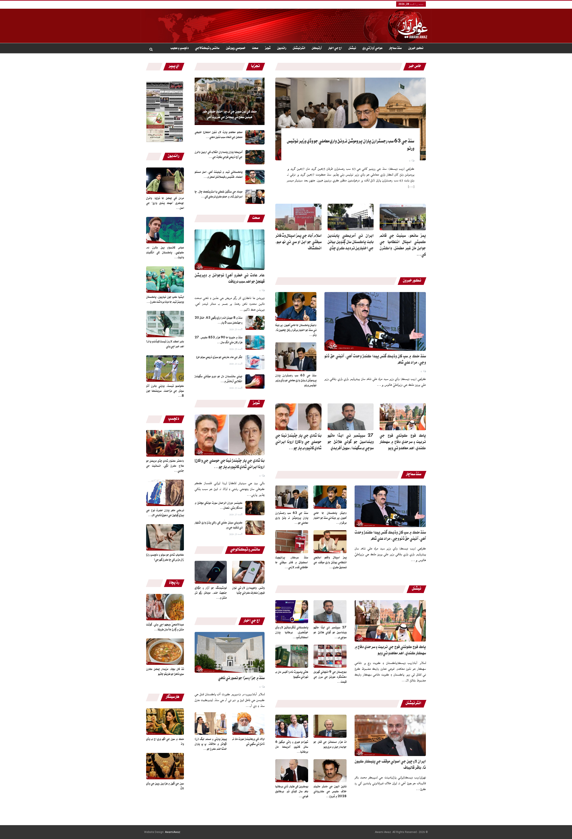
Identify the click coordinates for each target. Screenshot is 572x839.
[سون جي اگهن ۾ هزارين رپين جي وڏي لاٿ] (165, 766)
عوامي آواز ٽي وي (372, 49)
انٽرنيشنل (299, 49)
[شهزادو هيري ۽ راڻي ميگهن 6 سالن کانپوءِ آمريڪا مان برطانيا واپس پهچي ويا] (291, 726)
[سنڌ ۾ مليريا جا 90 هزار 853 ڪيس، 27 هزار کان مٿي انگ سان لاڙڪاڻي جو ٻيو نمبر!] (255, 342)
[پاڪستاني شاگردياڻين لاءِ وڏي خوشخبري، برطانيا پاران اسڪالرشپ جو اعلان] (291, 611)
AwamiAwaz (172, 832)
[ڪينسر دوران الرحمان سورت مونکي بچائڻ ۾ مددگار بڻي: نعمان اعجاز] (255, 508)
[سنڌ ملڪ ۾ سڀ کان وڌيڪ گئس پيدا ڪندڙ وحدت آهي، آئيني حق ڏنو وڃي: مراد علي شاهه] (375, 321)
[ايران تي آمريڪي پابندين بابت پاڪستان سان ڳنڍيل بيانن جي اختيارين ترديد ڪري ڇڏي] (351, 217)
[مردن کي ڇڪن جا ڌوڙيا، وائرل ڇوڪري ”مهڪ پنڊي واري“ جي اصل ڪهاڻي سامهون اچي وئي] (165, 180)
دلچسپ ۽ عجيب (179, 49)
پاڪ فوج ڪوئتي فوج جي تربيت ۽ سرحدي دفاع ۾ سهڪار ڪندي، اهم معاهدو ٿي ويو (403, 442)
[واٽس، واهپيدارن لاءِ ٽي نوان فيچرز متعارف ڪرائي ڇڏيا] (248, 572)
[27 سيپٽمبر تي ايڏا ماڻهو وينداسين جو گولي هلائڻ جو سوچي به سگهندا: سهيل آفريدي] (351, 416)
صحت (255, 49)
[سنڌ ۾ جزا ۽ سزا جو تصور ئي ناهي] (230, 652)
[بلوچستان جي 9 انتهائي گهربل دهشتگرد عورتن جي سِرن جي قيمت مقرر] (330, 656)
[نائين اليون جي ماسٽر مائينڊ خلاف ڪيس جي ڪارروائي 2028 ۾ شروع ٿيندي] (330, 770)
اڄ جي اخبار (335, 49)
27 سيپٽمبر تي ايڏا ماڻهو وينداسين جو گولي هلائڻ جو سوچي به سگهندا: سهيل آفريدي (351, 442)
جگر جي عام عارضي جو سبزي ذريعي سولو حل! (219, 357)
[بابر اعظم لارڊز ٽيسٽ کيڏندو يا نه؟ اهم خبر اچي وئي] (165, 324)
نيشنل (352, 49)
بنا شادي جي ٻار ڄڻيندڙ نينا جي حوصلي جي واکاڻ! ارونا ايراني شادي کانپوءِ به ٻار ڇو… (298, 442)
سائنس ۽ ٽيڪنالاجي (207, 49)
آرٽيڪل (317, 49)
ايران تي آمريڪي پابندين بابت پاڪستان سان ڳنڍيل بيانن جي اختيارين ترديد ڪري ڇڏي (351, 242)
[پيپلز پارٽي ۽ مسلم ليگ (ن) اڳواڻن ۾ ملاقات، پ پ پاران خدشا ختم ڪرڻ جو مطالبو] (211, 723)
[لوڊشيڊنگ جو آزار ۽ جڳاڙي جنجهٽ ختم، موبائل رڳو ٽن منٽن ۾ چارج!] (211, 572)
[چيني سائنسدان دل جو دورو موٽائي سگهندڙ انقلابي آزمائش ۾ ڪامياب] (255, 381)
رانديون (281, 49)
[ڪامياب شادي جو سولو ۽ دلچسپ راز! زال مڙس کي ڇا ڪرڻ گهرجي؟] (165, 537)
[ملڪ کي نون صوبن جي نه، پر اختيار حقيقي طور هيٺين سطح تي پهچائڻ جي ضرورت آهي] (229, 101)
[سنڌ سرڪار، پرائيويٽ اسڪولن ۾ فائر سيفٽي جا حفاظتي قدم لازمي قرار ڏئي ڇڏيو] (291, 541)
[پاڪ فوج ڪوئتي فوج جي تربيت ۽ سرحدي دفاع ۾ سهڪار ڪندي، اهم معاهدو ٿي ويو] (403, 416)
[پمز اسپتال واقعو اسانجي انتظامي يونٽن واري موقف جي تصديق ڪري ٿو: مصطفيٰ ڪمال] (330, 541)
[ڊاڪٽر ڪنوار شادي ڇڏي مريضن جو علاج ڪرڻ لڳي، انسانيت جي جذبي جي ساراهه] (165, 443)
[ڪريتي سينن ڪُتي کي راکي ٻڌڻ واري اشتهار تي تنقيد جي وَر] (255, 528)
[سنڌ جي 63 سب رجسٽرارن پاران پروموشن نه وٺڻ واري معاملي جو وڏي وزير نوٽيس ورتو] (350, 119)
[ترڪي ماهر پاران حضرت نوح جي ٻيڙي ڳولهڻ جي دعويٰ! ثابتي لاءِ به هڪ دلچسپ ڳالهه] (165, 493)
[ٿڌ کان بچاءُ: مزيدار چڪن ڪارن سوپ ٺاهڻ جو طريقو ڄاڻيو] (165, 651)
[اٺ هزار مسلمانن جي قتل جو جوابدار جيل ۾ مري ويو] (330, 726)
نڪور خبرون (415, 49)
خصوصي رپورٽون (236, 49)
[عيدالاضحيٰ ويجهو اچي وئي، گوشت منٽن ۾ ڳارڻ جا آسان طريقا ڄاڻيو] (165, 607)
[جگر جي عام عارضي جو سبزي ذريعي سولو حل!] (255, 362)
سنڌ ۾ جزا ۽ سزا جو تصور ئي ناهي (241, 678)
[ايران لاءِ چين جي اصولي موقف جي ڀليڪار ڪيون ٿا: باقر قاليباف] (390, 735)
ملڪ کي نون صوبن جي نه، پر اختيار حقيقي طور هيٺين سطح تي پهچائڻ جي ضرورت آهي (229, 115)
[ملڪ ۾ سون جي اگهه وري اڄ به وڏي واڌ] (165, 721)
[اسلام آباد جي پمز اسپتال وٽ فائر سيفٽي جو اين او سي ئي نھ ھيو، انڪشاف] (298, 217)
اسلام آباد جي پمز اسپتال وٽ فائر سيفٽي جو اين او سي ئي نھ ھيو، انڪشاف (298, 242)
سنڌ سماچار (395, 49)
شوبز (268, 49)
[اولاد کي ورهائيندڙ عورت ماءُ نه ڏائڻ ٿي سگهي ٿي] (248, 723)
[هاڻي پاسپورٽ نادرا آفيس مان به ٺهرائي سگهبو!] (291, 656)
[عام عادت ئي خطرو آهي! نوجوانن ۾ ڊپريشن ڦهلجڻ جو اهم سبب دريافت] (230, 249)
